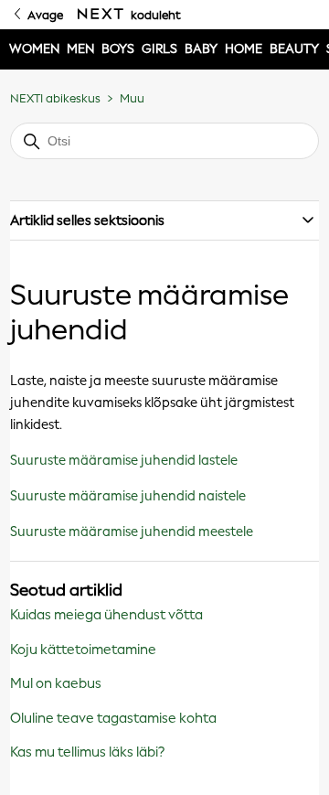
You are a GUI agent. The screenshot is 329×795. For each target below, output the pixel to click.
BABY (201, 49)
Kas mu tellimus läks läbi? (87, 752)
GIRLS (159, 49)
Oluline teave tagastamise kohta (113, 718)
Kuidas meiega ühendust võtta (106, 615)
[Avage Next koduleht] (100, 14)
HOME (243, 49)
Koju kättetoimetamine (83, 649)
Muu (132, 98)
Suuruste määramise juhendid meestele (131, 531)
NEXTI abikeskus (55, 98)
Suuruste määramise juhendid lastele (124, 460)
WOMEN (34, 49)
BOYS (117, 49)
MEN (80, 49)
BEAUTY (294, 49)
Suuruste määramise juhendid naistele (128, 496)
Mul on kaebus (55, 683)
